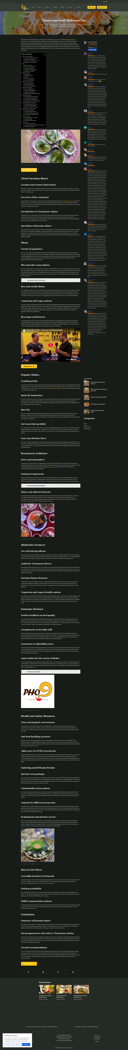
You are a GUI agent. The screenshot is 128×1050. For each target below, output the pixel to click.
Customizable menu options (30, 111)
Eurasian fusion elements (30, 92)
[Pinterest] (58, 972)
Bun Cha (26, 77)
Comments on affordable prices (31, 99)
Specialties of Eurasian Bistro (30, 62)
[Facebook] (104, 1)
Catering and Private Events (29, 108)
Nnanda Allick (91, 71)
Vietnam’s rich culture (49, 466)
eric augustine (91, 83)
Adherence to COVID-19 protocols (31, 107)
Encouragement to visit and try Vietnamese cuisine (35, 125)
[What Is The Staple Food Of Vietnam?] (86, 383)
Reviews (55, 7)
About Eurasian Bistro (27, 56)
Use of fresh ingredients (29, 89)
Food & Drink (87, 427)
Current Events (87, 428)
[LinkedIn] (73, 972)
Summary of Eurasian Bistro (30, 123)
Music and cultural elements (30, 86)
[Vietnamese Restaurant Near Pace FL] (81, 989)
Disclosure (97, 1039)
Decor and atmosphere (29, 83)
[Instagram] (106, 1)
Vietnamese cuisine (68, 201)
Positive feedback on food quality (31, 96)
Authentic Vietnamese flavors (30, 90)
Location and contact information (31, 57)
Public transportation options (30, 120)
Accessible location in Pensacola (31, 117)
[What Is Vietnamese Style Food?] (86, 411)
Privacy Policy (97, 1037)
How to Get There (27, 116)
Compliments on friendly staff (31, 98)
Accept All (26, 1044)
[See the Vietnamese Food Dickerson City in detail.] (29, 170)
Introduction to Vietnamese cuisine (31, 60)
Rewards (92, 7)
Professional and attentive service (31, 114)
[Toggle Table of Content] (43, 54)
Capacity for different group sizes (31, 113)
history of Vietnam (48, 501)
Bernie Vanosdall (92, 154)
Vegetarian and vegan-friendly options (32, 93)
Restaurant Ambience (28, 81)
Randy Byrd (90, 162)
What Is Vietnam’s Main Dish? (98, 397)
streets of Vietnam (56, 388)
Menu (39, 7)
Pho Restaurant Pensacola (64, 1038)
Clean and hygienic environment (31, 104)
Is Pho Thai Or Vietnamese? (98, 404)
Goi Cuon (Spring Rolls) (29, 78)
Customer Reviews (27, 95)
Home (33, 7)
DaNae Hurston (91, 262)
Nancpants (90, 141)
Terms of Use (97, 1035)
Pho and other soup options (30, 66)
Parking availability (28, 119)
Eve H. (89, 168)
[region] (17, 1040)
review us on (92, 49)
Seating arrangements (29, 84)
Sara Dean (90, 310)
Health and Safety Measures (29, 102)
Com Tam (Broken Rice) (29, 80)
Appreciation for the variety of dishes (32, 101)
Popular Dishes (26, 72)
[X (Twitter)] (43, 972)
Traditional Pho (27, 74)
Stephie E (90, 221)
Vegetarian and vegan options (31, 69)
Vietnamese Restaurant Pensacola (64, 1037)
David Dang (90, 76)
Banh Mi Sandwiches (29, 75)
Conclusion (25, 122)
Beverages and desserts (30, 71)
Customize (8, 1044)
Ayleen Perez (91, 52)
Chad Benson (91, 233)
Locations (47, 7)
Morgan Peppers (92, 279)
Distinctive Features (27, 87)
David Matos (91, 148)
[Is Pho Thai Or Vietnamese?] (86, 404)
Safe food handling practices (30, 105)
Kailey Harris (91, 110)
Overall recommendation (30, 126)
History (85, 425)
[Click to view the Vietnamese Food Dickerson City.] (29, 963)
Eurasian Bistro (71, 39)
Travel (85, 423)
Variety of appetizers (29, 65)
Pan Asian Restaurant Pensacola (64, 1040)
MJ (88, 126)
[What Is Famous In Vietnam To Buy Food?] (86, 390)
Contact (79, 7)
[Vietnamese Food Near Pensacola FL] (46, 989)
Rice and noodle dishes (29, 68)
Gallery (62, 7)
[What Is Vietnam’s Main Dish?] (86, 397)
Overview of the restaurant (30, 59)
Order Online (103, 7)
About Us (69, 7)
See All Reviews (95, 336)
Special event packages (29, 110)
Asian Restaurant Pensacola (64, 1035)
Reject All (17, 1044)
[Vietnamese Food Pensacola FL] (64, 989)
